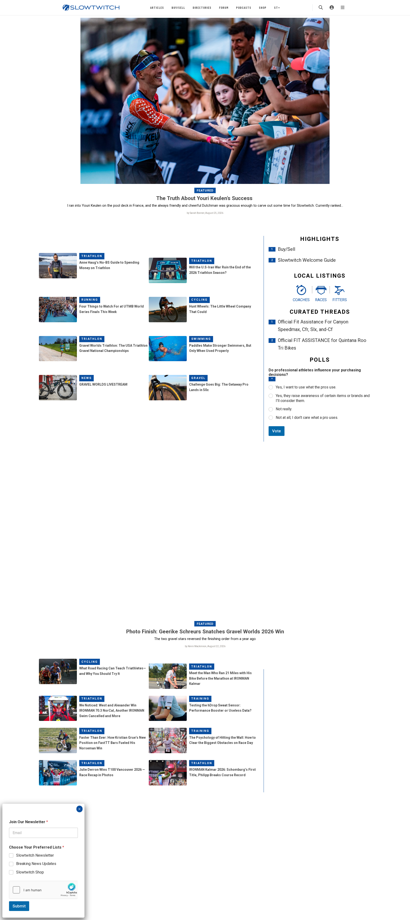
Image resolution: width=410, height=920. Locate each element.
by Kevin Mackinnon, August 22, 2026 (205, 646)
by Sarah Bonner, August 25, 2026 (205, 213)
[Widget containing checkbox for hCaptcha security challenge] (43, 890)
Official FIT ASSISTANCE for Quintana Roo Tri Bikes (322, 344)
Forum (223, 7)
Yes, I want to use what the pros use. (306, 387)
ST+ (277, 7)
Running (89, 299)
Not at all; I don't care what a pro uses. (307, 417)
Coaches (301, 300)
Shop (262, 7)
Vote (276, 431)
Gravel (198, 378)
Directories (202, 7)
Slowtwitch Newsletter (35, 855)
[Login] (331, 7)
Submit (19, 906)
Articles (157, 7)
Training (200, 698)
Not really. (284, 409)
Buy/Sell (178, 7)
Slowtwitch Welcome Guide (307, 260)
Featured (205, 190)
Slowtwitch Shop (30, 872)
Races (321, 300)
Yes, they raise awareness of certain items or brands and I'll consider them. (323, 398)
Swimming (201, 339)
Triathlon (91, 256)
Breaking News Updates (36, 863)
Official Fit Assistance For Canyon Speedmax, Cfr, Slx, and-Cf (313, 325)
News (86, 378)
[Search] (321, 7)
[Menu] (342, 7)
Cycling (199, 299)
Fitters (339, 300)
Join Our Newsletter (28, 822)
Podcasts (243, 7)
